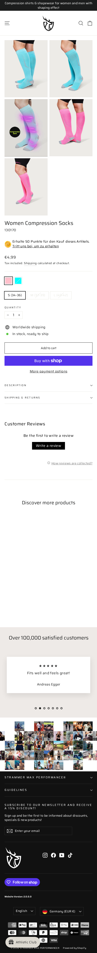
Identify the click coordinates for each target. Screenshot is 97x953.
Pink (8, 281)
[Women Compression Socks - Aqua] (12, 606)
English (21, 910)
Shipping (30, 263)
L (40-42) (61, 295)
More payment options (48, 371)
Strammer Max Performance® (35, 777)
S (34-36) (15, 295)
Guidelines (16, 790)
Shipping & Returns (22, 398)
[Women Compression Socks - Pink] (7, 606)
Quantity (13, 307)
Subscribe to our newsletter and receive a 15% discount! (48, 806)
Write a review (48, 445)
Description (15, 385)
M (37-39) (37, 295)
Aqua (18, 281)
